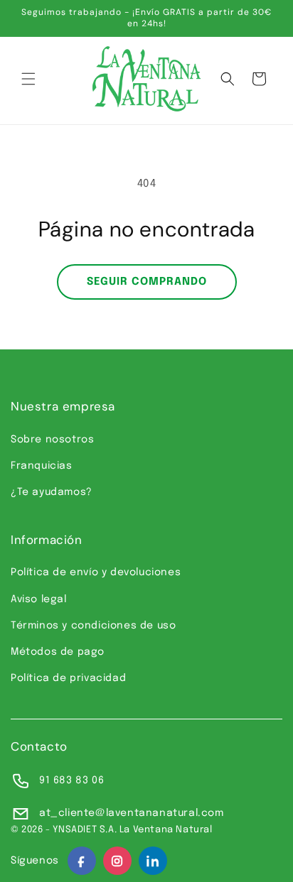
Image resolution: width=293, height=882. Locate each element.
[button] (28, 78)
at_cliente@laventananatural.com (131, 813)
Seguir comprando (147, 282)
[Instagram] (117, 860)
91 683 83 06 (71, 780)
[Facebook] (82, 860)
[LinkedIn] (153, 860)
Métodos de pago (58, 652)
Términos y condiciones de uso (93, 626)
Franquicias (42, 466)
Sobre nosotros (52, 440)
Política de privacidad (68, 678)
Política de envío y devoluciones (96, 572)
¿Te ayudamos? (51, 492)
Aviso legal (39, 599)
